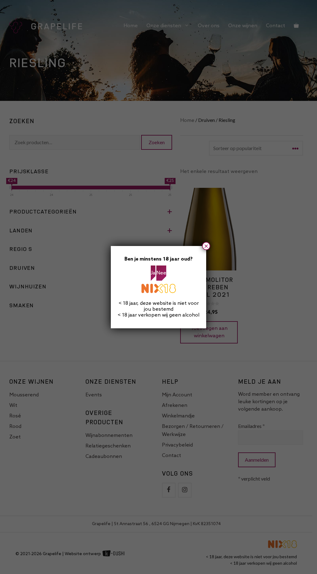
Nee (161, 273)
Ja (153, 273)
